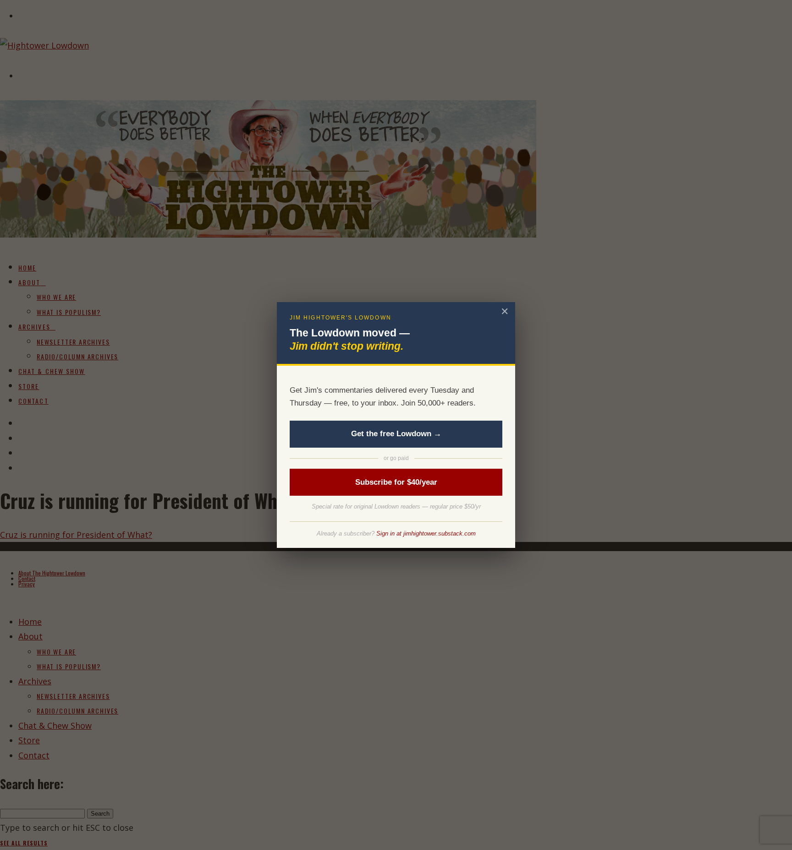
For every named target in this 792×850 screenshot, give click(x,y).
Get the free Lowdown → (396, 433)
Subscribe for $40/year (396, 482)
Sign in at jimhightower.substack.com (426, 533)
